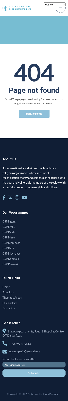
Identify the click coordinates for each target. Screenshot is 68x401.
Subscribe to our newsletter (19, 359)
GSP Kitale (8, 232)
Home (6, 287)
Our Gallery (9, 303)
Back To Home (34, 113)
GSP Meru (8, 237)
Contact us (8, 308)
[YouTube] (24, 197)
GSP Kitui (8, 248)
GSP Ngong (9, 221)
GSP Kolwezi (10, 264)
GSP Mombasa (11, 243)
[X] (10, 197)
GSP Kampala (10, 258)
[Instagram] (17, 197)
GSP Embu (8, 226)
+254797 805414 (20, 344)
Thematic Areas (12, 297)
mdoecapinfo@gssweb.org (24, 351)
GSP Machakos (11, 253)
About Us (8, 292)
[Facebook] (4, 197)
